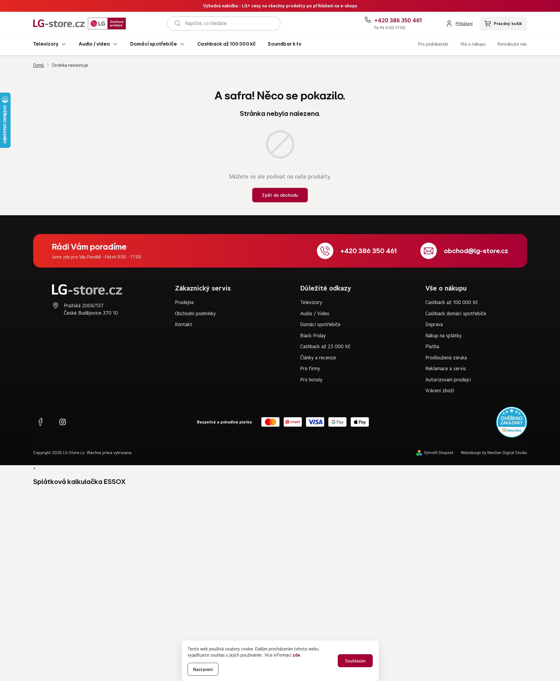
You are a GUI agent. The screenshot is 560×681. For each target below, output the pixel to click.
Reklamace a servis (445, 368)
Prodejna (184, 302)
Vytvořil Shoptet (439, 452)
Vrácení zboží (439, 390)
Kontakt (183, 324)
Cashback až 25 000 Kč (325, 346)
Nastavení (203, 669)
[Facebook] (40, 422)
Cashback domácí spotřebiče (455, 313)
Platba (432, 346)
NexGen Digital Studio (507, 452)
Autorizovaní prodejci (448, 380)
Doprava (434, 324)
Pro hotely (311, 380)
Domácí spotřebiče (320, 324)
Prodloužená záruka (446, 357)
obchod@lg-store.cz (476, 250)
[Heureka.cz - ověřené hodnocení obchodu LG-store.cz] (511, 422)
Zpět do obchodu (280, 195)
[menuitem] (50, 45)
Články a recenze (318, 357)
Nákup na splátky (443, 335)
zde (296, 654)
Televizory (311, 302)
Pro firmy (310, 368)
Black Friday (313, 335)
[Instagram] (63, 422)
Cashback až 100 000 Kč (451, 302)
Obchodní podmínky (195, 313)
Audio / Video (314, 313)
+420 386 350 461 (368, 250)
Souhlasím (355, 660)
